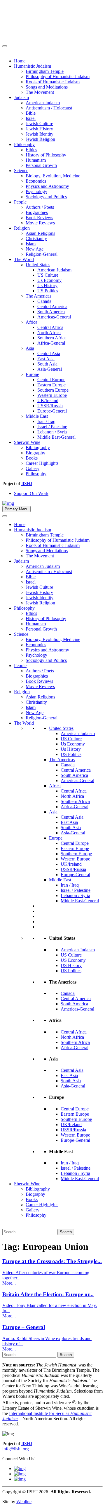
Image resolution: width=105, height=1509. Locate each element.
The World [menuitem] (24, 259)
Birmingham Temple (45, 534)
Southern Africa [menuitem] (51, 337)
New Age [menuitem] (34, 248)
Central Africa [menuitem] (50, 327)
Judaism (21, 561)
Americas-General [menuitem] (54, 316)
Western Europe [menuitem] (52, 395)
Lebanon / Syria (75, 895)
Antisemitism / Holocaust (49, 571)
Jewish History (39, 592)
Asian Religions (40, 696)
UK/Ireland (71, 864)
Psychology (36, 655)
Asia (53, 811)
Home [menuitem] (19, 60)
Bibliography (38, 1188)
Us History (71, 749)
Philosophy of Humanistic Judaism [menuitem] (58, 76)
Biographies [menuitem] (37, 212)
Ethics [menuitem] (31, 149)
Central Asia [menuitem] (48, 353)
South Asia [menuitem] (47, 363)
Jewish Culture (39, 587)
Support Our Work (31, 493)
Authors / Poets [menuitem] (40, 207)
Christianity (36, 702)
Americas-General (77, 780)
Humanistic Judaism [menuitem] (32, 66)
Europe (55, 837)
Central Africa (74, 790)
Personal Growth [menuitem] (41, 165)
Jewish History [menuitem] (39, 128)
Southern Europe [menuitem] (53, 390)
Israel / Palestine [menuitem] (52, 426)
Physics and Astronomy (47, 649)
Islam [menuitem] (31, 243)
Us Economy (73, 743)
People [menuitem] (20, 201)
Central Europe (75, 843)
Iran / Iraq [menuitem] (46, 421)
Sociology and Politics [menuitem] (46, 196)
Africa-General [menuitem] (51, 343)
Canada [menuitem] (44, 301)
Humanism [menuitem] (36, 160)
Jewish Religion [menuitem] (40, 139)
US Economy (73, 960)
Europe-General (75, 874)
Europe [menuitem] (32, 374)
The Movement (40, 555)
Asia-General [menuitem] (49, 369)
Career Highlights (42, 1204)
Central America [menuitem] (52, 306)
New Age (34, 712)
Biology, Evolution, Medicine (53, 639)
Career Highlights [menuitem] (42, 463)
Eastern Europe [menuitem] (51, 384)
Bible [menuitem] (31, 113)
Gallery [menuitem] (32, 468)
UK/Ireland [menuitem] (47, 400)
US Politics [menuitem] (47, 290)
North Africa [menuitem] (49, 332)
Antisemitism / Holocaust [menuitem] (49, 107)
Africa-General (74, 806)
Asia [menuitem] (30, 348)
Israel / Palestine (75, 890)
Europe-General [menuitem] (52, 410)
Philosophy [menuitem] (24, 144)
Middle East (60, 879)
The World (24, 723)
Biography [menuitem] (35, 452)
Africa (55, 785)
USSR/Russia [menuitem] (50, 405)
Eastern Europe (75, 848)
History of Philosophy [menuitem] (46, 154)
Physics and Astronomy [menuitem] (47, 186)
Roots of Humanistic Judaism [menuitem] (53, 81)
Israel (31, 581)
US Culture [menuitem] (47, 275)
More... (9, 1283)
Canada (68, 764)
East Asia (69, 822)
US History (71, 965)
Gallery (32, 1209)
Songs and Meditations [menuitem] (47, 86)
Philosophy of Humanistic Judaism (58, 540)
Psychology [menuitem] (36, 191)
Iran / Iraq (70, 885)
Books (32, 1199)
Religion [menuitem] (22, 228)
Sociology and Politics (46, 660)
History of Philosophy (46, 618)
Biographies (37, 676)
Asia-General (73, 832)
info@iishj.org (15, 1448)
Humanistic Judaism (32, 529)
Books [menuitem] (32, 457)
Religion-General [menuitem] (41, 254)
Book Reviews (39, 681)
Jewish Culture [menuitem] (39, 123)
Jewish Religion (40, 602)
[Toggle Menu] (4, 516)
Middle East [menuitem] (37, 416)
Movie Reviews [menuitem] (40, 222)
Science (21, 634)
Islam (31, 707)
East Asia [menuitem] (46, 358)
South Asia (71, 827)
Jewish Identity (39, 597)
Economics (36, 644)
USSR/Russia (73, 869)
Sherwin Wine (27, 1183)
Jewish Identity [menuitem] (39, 134)
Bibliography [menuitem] (38, 447)
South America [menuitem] (51, 311)
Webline (24, 1501)
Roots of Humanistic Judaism (53, 545)
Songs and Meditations (47, 550)
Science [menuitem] (21, 170)
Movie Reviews (40, 686)
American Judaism (43, 566)
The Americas (62, 759)
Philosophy (24, 608)
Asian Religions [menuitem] (40, 233)
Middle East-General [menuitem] (56, 437)
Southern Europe (76, 853)
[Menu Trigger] (4, 46)
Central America (76, 770)
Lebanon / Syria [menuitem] (52, 431)
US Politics (71, 754)
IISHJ (26, 1443)
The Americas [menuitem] (38, 295)
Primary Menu (16, 509)
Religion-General (41, 717)
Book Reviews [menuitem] (39, 217)
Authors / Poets (40, 670)
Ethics (31, 613)
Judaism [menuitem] (21, 97)
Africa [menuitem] (31, 322)
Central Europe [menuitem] (51, 379)
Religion (22, 691)
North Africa (72, 796)
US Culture (71, 738)
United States (61, 728)
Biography (35, 1194)
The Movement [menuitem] (40, 92)
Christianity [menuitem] (36, 238)
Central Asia (72, 817)
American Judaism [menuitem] (43, 102)
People (20, 665)
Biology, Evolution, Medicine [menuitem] (53, 175)
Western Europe (75, 858)
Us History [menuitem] (47, 285)
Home (19, 524)
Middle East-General (80, 900)
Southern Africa (75, 801)
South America (74, 775)
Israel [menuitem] (31, 118)
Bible (31, 576)
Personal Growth (41, 628)
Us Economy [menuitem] (49, 280)
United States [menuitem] (38, 264)
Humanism (36, 623)
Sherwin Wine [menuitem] (27, 442)
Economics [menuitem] (36, 181)
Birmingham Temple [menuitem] (45, 71)
